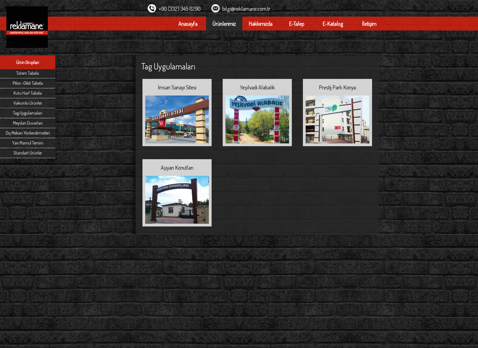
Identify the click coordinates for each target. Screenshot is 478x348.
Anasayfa (188, 23)
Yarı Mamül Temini (27, 143)
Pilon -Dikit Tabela (28, 83)
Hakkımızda (260, 23)
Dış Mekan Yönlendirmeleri (28, 133)
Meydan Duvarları (28, 123)
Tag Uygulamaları (27, 113)
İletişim (369, 23)
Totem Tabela (27, 73)
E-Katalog (333, 23)
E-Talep (296, 23)
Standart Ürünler (28, 153)
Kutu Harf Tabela (28, 93)
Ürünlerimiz (224, 23)
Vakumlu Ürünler (28, 103)
